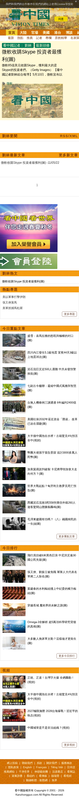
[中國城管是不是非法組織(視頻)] (14, 727)
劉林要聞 (10, 136)
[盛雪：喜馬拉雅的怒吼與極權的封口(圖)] (14, 335)
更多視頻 (69, 744)
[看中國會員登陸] (29, 261)
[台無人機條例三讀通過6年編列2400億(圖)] (14, 402)
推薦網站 (9, 771)
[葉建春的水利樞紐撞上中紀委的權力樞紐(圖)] (14, 588)
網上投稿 (12, 763)
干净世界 (24, 771)
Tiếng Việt (57, 767)
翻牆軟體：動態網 (37, 780)
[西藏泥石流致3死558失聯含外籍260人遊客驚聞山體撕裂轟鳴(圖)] (14, 502)
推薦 (30, 37)
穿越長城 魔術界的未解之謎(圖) (47, 605)
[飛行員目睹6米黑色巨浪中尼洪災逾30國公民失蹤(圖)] (14, 555)
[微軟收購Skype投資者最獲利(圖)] (32, 86)
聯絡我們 (27, 763)
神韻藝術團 (41, 771)
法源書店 (57, 771)
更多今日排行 (67, 655)
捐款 (39, 763)
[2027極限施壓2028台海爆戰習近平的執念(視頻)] (14, 711)
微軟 (10, 83)
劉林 (28, 45)
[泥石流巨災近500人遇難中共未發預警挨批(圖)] (14, 369)
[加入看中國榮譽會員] (29, 206)
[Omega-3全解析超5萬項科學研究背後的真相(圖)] (14, 622)
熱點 (20, 37)
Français (41, 767)
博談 (69, 33)
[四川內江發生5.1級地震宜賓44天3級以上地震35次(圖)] (14, 352)
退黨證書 (17, 775)
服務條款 (66, 763)
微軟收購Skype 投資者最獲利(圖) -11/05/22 (30, 162)
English (27, 767)
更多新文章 (68, 155)
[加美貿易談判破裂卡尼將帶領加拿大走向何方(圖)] (14, 469)
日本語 (71, 767)
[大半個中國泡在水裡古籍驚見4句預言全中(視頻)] (14, 435)
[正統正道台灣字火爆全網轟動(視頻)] (14, 677)
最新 (11, 37)
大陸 (23, 33)
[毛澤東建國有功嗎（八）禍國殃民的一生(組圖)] (14, 519)
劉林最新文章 (13, 155)
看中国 (32, 17)
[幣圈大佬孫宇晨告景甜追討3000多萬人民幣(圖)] (14, 452)
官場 (34, 33)
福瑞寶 (55, 775)
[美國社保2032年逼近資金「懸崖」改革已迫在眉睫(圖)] (14, 419)
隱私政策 (13, 767)
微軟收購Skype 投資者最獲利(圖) (23, 281)
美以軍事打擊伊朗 (14, 296)
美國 (46, 33)
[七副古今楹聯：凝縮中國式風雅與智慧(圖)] (14, 385)
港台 (57, 33)
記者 (39, 37)
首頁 (11, 33)
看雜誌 (71, 771)
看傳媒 (43, 775)
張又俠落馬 (9, 302)
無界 (54, 780)
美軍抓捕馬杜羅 (12, 308)
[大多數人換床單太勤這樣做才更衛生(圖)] (14, 638)
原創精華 (61, 37)
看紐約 (31, 775)
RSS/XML (69, 136)
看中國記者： (13, 45)
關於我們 (51, 763)
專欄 (48, 37)
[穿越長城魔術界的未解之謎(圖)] (14, 605)
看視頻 (67, 775)
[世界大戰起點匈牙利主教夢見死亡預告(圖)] (14, 485)
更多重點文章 (67, 536)
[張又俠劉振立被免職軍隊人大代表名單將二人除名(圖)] (14, 572)
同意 (61, 19)
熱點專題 (10, 289)
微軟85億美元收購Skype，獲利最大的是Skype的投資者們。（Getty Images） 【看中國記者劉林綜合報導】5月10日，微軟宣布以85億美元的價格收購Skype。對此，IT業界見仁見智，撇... (32, 74)
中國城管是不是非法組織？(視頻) (48, 727)
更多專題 (69, 314)
